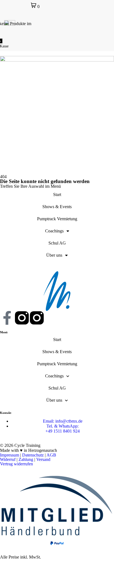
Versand (43, 459)
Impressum (9, 455)
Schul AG (57, 243)
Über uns (54, 255)
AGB (51, 455)
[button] (108, 25)
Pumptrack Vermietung (57, 218)
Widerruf (7, 459)
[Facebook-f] (7, 318)
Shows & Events (57, 206)
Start (57, 194)
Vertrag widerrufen (16, 463)
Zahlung (26, 459)
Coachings (54, 231)
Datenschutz (33, 455)
